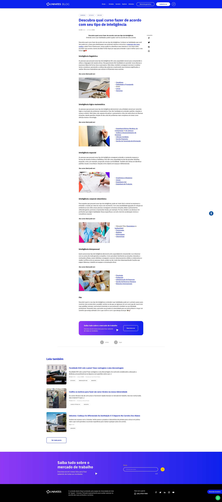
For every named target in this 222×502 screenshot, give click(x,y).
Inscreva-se (131, 328)
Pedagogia (119, 277)
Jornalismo (119, 82)
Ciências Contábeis (122, 137)
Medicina (119, 232)
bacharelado (119, 228)
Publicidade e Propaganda (124, 84)
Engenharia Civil (121, 182)
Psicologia (119, 275)
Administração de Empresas (125, 279)
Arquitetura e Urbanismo (124, 178)
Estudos (111, 4)
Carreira (118, 4)
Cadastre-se (163, 4)
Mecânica (132, 128)
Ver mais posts (56, 440)
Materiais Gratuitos (215, 492)
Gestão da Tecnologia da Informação (128, 141)
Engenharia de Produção (124, 184)
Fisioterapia (120, 230)
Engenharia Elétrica (122, 128)
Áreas (103, 4)
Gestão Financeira (122, 139)
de (129, 130)
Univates (131, 4)
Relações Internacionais (124, 284)
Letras (118, 88)
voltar (107, 342)
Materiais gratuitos (145, 4)
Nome (125, 465)
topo (120, 342)
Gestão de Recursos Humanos (126, 282)
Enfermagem (120, 234)
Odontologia (120, 236)
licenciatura (131, 226)
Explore (124, 4)
